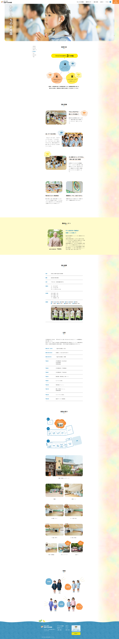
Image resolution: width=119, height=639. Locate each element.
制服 (33, 56)
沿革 (33, 53)
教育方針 (34, 46)
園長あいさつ (35, 49)
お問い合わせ (116, 2)
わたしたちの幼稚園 (80, 1)
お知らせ (101, 1)
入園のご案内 (95, 1)
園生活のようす (88, 1)
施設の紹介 (34, 54)
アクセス (107, 1)
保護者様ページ (76, 633)
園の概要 (34, 51)
